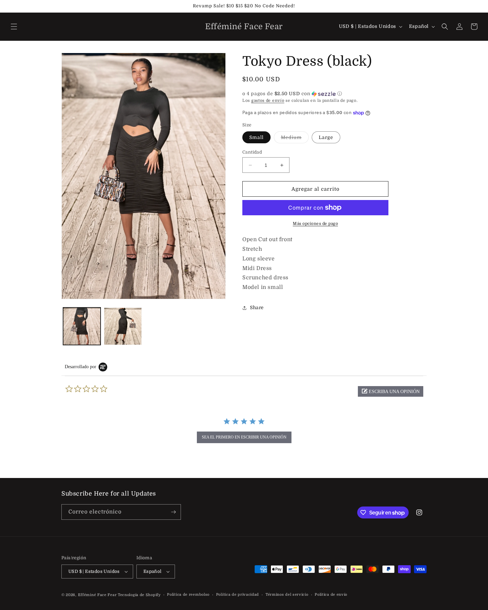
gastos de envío (268, 100)
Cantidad (252, 152)
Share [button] (257, 307)
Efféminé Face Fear (97, 595)
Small (256, 137)
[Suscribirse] (173, 512)
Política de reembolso (188, 594)
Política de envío (331, 594)
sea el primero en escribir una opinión (244, 437)
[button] (14, 26)
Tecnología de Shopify (139, 595)
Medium (295, 138)
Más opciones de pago (315, 223)
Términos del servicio (287, 594)
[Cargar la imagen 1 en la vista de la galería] (82, 326)
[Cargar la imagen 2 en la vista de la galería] (122, 326)
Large (326, 137)
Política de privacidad (237, 594)
